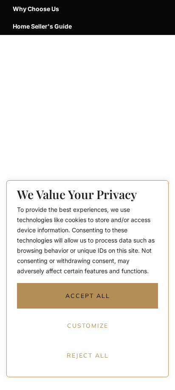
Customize (87, 325)
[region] (87, 285)
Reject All (88, 355)
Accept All (87, 296)
